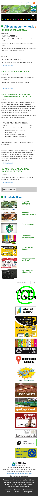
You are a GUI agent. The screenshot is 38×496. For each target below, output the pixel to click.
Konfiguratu (28, 492)
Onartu (8, 492)
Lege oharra (10, 473)
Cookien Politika (24, 486)
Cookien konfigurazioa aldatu (19, 476)
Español (27, 3)
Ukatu (17, 492)
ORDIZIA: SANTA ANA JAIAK (15, 71)
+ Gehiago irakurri (7, 65)
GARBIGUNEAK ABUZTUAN (14, 30)
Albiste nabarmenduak (19, 26)
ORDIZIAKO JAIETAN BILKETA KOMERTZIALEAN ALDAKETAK (16, 95)
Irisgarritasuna (19, 473)
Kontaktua (28, 473)
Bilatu (33, 282)
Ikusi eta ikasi (13, 197)
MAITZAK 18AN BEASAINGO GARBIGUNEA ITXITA (15, 170)
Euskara (19, 3)
